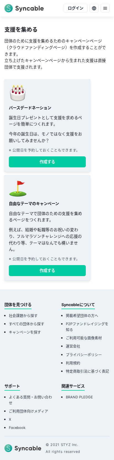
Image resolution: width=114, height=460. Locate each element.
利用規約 (73, 363)
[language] (94, 8)
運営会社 (73, 346)
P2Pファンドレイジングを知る (87, 327)
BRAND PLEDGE (79, 397)
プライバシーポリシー (84, 355)
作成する (47, 161)
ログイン (75, 8)
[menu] (105, 8)
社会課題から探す (23, 316)
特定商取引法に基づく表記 (87, 371)
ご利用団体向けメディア (28, 411)
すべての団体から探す (26, 324)
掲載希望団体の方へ (82, 316)
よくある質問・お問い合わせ (30, 400)
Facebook (17, 428)
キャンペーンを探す (25, 332)
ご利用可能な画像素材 (84, 338)
